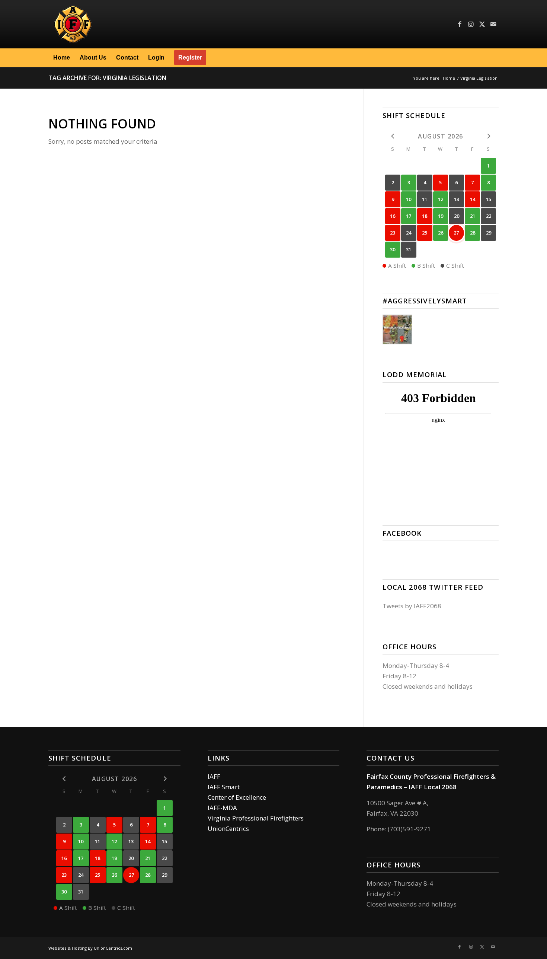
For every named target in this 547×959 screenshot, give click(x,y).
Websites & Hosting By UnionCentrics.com (90, 948)
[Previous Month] (392, 136)
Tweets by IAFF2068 (412, 606)
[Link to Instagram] (470, 24)
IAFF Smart (224, 787)
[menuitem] (61, 57)
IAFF (214, 776)
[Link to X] (481, 24)
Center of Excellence (237, 797)
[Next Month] (488, 136)
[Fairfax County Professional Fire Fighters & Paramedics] (119, 24)
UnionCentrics (228, 828)
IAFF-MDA (222, 807)
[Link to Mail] (493, 24)
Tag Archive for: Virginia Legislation (107, 78)
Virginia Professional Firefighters (256, 818)
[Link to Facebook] (459, 24)
